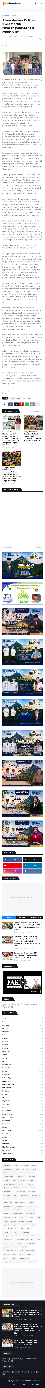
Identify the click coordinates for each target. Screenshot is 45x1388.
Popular (9, 917)
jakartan (16, 1188)
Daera (23, 1173)
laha (14, 1199)
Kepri (22, 1061)
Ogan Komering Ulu (11, 1228)
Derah (14, 1180)
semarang (30, 1254)
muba (6, 1214)
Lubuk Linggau (22, 1078)
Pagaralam (27, 398)
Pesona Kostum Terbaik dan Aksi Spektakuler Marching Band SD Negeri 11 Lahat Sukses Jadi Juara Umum (28, 926)
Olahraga (22, 1104)
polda (16, 1247)
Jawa (22, 1058)
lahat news (8, 1203)
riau (21, 1254)
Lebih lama (37, 547)
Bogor (22, 1035)
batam (17, 1169)
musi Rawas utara (22, 1147)
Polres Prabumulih (10, 1251)
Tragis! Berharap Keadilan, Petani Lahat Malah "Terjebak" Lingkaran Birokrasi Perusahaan (33, 436)
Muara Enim (22, 1081)
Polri (21, 1251)
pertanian (22, 1150)
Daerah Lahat (8, 1177)
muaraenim (29, 1210)
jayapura (31, 1191)
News (18, 398)
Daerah (14, 16)
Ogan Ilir (22, 1101)
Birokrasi (22, 1032)
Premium (17, 1381)
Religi (22, 1137)
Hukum (22, 1048)
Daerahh (32, 1177)
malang (6, 1210)
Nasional (22, 1091)
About (15, 1384)
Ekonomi (22, 1045)
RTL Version (34, 1384)
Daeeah (14, 1173)
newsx (21, 1221)
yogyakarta (32, 1262)
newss (13, 1221)
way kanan (21, 1262)
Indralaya (22, 1051)
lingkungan (8, 1206)
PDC (39, 1240)
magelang (33, 1206)
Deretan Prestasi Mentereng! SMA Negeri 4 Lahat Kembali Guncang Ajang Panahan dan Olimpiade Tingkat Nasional (10, 438)
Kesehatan (22, 1064)
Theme (37, 1381)
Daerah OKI (21, 1177)
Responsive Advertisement (22, 897)
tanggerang (24, 1258)
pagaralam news (33, 1236)
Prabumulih (22, 1130)
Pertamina (22, 1124)
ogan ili (6, 1225)
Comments (36, 917)
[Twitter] (16, 404)
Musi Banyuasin (22, 1084)
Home (8, 1384)
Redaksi (22, 1134)
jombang (7, 1195)
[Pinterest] (21, 404)
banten (33, 1166)
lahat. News (19, 1203)
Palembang (22, 1114)
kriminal (22, 1144)
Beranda (5, 16)
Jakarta (22, 1055)
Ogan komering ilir (28, 1225)
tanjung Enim (22, 1153)
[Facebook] (10, 404)
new (31, 1217)
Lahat (22, 1071)
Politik (22, 1127)
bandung (24, 1166)
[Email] (32, 404)
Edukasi (22, 1041)
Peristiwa (22, 1120)
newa (38, 1217)
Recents (22, 917)
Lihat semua (38, 411)
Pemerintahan (22, 1117)
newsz (29, 1221)
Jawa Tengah (20, 1191)
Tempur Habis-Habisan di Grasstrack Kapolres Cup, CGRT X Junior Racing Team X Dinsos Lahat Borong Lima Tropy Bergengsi (11, 474)
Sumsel (14, 1258)
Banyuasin (22, 1025)
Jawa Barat (8, 1191)
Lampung (22, 1074)
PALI (22, 1107)
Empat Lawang (9, 1184)
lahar (29, 1199)
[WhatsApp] (27, 404)
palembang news (22, 1240)
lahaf (22, 1199)
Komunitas (22, 1068)
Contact (24, 1384)
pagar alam (8, 1236)
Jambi (25, 1188)
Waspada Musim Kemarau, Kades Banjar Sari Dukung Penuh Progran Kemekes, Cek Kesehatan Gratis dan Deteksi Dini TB (28, 941)
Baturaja (22, 1028)
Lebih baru (8, 547)
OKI (22, 1097)
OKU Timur (7, 1232)
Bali (22, 1022)
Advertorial (22, 1018)
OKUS (16, 1232)
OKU (28, 1228)
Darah (6, 1180)
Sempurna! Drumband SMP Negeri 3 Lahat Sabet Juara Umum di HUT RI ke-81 (25, 955)
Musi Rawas (22, 1088)
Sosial (22, 1140)
